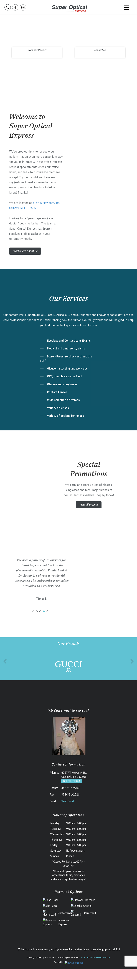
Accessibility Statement (91, 957)
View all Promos (88, 504)
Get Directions (71, 781)
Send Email (67, 801)
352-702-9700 (70, 788)
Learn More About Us (25, 251)
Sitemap (106, 957)
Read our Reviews (37, 50)
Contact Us (100, 50)
